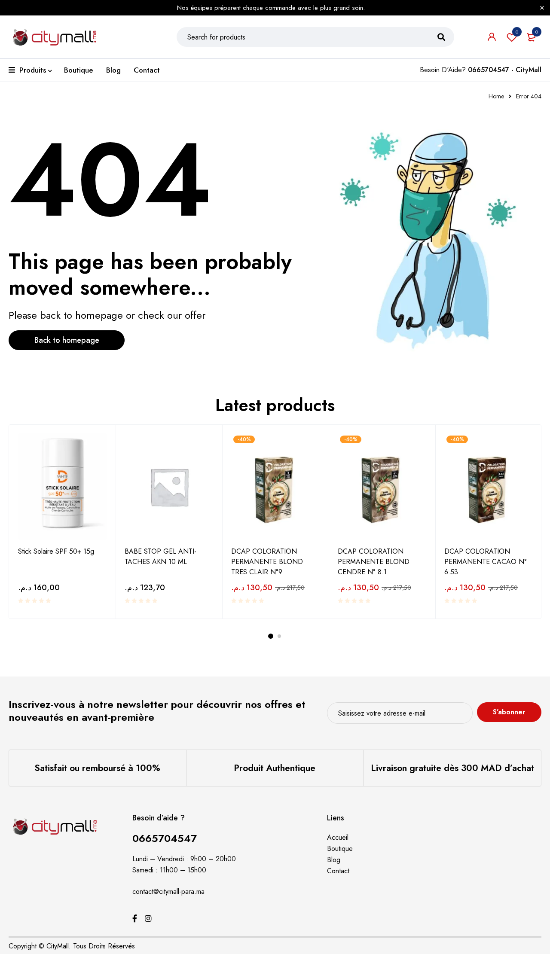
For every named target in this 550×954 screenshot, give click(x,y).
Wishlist (517, 31)
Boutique (340, 848)
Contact (338, 871)
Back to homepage (66, 340)
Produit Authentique (274, 768)
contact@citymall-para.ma (168, 891)
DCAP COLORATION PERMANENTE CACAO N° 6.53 (485, 561)
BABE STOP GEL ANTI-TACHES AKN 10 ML (160, 556)
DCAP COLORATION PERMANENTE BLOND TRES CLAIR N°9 (267, 561)
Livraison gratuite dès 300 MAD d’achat (452, 768)
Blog (333, 860)
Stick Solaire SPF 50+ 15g (56, 551)
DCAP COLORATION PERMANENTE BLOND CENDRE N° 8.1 (373, 561)
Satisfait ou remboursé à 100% (97, 768)
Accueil (337, 837)
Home (496, 96)
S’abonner (509, 712)
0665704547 (164, 838)
